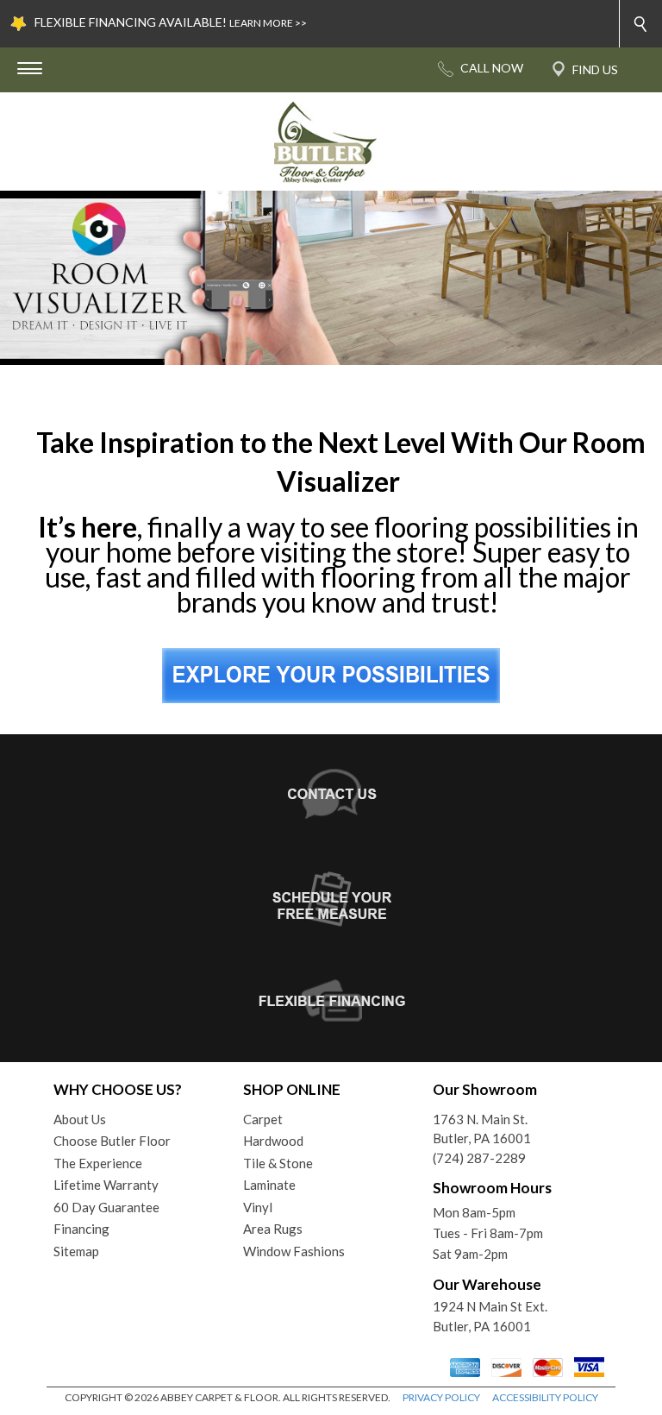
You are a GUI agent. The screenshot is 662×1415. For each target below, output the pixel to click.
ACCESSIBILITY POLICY (545, 1397)
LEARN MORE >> (268, 22)
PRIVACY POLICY (441, 1397)
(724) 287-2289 (479, 1158)
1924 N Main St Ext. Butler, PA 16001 (490, 1316)
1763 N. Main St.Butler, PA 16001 (482, 1129)
